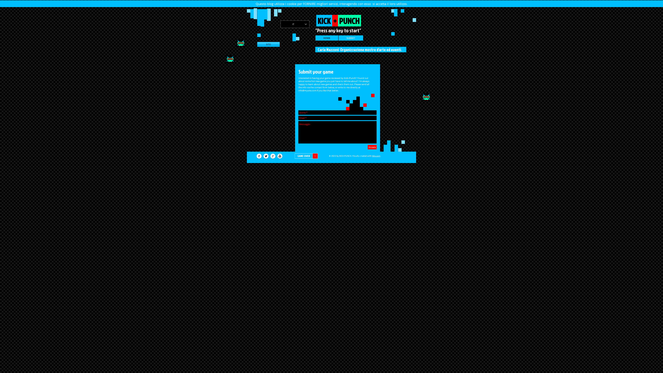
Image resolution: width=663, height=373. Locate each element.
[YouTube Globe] (279, 156)
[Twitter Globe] (266, 156)
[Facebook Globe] (259, 156)
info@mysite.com (307, 90)
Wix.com (376, 156)
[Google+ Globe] (273, 156)
